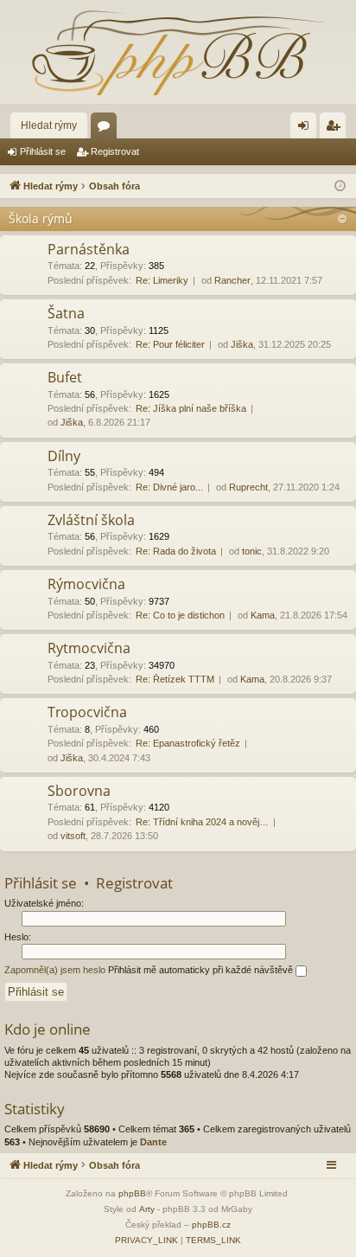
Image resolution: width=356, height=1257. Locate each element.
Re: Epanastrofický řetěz (188, 743)
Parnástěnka (89, 249)
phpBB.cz (211, 1224)
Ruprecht (248, 487)
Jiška (242, 344)
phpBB (132, 1193)
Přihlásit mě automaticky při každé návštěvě (202, 970)
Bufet (65, 377)
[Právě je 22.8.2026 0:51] (340, 186)
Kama (263, 615)
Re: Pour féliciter (170, 344)
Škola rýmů (41, 218)
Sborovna (79, 790)
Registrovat (115, 151)
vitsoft (73, 836)
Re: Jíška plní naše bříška (191, 408)
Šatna (66, 313)
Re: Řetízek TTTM (175, 679)
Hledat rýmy (49, 125)
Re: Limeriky (162, 280)
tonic (252, 551)
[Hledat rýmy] (178, 52)
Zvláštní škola (91, 519)
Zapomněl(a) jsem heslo (54, 970)
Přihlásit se (43, 151)
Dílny (64, 455)
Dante (153, 1142)
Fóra (107, 128)
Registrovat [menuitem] (336, 128)
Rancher (232, 280)
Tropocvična (87, 711)
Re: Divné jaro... (169, 487)
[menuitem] (146, 1240)
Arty (147, 1209)
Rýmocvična (86, 583)
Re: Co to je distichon (180, 615)
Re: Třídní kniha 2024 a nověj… (202, 822)
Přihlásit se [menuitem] (306, 128)
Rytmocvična (89, 647)
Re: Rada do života (176, 551)
